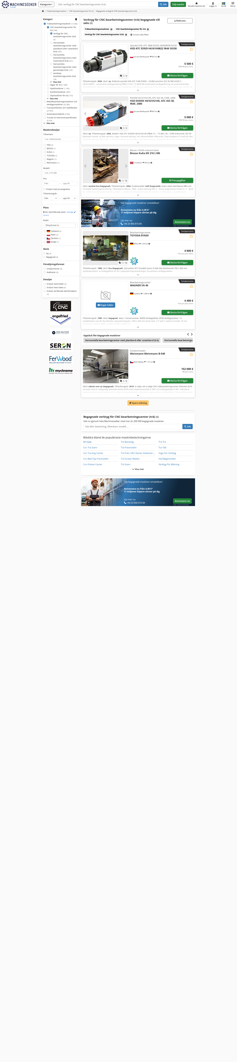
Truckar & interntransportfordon (62, 119)
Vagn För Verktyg (167, 453)
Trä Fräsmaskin (129, 447)
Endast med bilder (56, 284)
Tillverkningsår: (50, 193)
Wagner (52, 159)
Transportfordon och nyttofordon (62, 109)
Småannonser (54, 268)
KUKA (50, 152)
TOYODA (52, 155)
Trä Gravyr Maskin (130, 458)
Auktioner (52, 272)
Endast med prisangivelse (58, 189)
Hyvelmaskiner (59, 88)
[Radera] (111, 29)
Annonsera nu (182, 221)
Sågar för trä (58, 84)
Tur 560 (162, 447)
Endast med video (56, 287)
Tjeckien (55, 238)
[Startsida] (43, 11)
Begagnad (52, 257)
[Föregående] (85, 61)
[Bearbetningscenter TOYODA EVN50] (105, 248)
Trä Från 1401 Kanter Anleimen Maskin (141, 453)
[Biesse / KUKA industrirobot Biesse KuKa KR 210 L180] (105, 166)
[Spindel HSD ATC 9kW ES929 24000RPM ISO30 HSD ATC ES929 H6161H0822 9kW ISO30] (105, 61)
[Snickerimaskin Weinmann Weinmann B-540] (105, 366)
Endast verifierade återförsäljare (62, 292)
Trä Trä (162, 441)
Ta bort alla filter (140, 34)
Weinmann (53, 162)
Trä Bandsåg (127, 441)
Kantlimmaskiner (60, 92)
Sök (164, 4)
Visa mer (139, 469)
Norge (54, 241)
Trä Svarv (125, 464)
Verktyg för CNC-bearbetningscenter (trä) (64, 36)
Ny (48, 253)
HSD (50, 145)
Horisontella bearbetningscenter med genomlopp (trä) (64, 67)
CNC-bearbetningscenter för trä (63, 29)
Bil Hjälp (87, 441)
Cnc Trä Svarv (90, 447)
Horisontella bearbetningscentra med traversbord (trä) (64, 57)
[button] (232, 4)
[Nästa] (126, 61)
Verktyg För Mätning (169, 464)
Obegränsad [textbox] (52, 225)
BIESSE (51, 148)
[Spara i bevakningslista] (191, 49)
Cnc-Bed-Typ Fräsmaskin (95, 458)
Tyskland (55, 231)
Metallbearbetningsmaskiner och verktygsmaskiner (62, 103)
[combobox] (61, 225)
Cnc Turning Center (93, 453)
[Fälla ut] (138, 90)
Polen (54, 234)
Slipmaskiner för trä (61, 95)
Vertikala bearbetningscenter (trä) (64, 76)
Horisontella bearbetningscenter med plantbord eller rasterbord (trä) (65, 47)
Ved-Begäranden (167, 458)
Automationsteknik (58, 114)
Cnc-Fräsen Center (92, 464)
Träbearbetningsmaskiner (62, 23)
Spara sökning (139, 402)
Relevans (181, 20)
